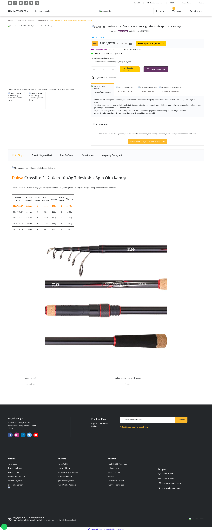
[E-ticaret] (106, 529)
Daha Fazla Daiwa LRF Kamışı (104, 58)
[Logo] (106, 11)
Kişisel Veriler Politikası (67, 485)
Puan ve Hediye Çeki (116, 485)
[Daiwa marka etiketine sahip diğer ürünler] (98, 30)
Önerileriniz (88, 155)
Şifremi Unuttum (114, 472)
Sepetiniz (111, 476)
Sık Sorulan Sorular (15, 485)
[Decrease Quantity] (93, 69)
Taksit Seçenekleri (42, 155)
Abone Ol (181, 420)
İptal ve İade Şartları (66, 480)
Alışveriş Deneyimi (112, 155)
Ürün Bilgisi (18, 155)
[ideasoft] (93, 529)
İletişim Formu (13, 472)
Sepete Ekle (130, 69)
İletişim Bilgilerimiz (15, 468)
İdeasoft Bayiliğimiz (15, 480)
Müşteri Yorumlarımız (16, 476)
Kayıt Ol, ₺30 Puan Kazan (118, 464)
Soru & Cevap (67, 155)
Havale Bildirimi (64, 468)
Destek (4, 527)
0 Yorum (112, 31)
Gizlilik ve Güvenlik (65, 476)
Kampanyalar (45, 11)
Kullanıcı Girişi (113, 468)
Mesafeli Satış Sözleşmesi (68, 472)
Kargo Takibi (63, 464)
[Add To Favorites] (156, 69)
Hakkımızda (12, 464)
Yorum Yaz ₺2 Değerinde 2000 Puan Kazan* (147, 141)
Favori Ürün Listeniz (116, 480)
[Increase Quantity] (113, 69)
